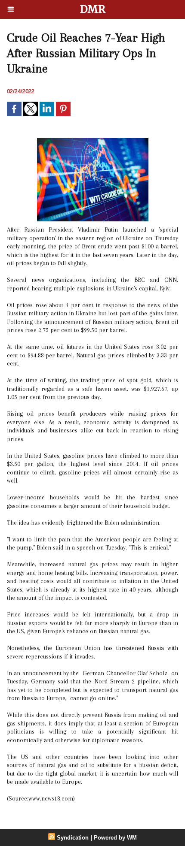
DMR (92, 9)
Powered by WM (115, 837)
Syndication (73, 837)
